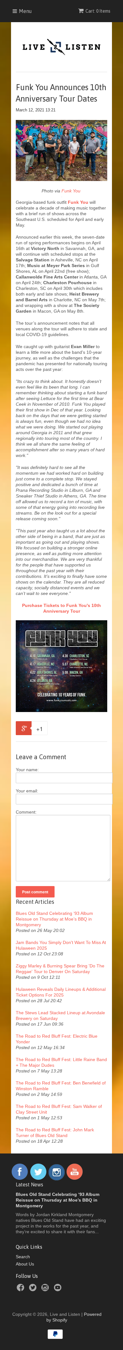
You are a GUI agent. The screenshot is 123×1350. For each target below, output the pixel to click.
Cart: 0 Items (97, 11)
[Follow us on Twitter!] (38, 1178)
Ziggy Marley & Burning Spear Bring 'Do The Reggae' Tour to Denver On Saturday (60, 968)
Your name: (27, 769)
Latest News (29, 1184)
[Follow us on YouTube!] (74, 1178)
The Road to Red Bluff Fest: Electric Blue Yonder (56, 1039)
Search (23, 1256)
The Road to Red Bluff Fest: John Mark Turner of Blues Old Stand (55, 1132)
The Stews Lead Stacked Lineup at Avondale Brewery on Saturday (60, 1015)
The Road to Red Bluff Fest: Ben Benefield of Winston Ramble (61, 1085)
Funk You (72, 190)
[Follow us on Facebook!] (19, 1178)
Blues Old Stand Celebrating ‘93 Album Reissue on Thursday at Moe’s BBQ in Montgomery (54, 919)
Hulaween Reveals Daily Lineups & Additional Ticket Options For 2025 (61, 992)
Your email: (27, 790)
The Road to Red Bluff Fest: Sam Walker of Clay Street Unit (59, 1109)
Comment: (26, 812)
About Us (25, 1263)
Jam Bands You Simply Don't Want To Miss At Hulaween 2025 (61, 945)
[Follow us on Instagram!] (57, 1178)
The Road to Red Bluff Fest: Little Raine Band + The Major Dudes (61, 1062)
